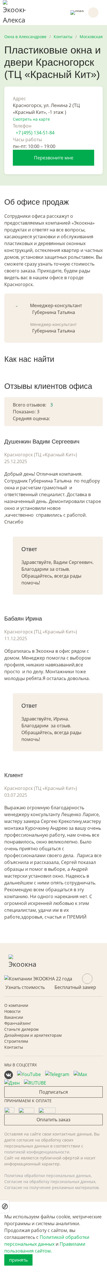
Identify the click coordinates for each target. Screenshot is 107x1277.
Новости (12, 1011)
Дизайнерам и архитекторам (33, 1035)
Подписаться (53, 1092)
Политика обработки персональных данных (47, 1175)
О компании (16, 1005)
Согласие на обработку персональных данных (49, 1181)
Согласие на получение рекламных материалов (51, 1187)
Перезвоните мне (53, 158)
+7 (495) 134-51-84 (35, 133)
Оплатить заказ (53, 1119)
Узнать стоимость (25, 987)
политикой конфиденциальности (36, 1152)
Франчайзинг (17, 1023)
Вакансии (13, 1017)
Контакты (13, 1047)
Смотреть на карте (31, 119)
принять (18, 1260)
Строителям (16, 1041)
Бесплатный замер (75, 987)
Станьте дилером (21, 1029)
